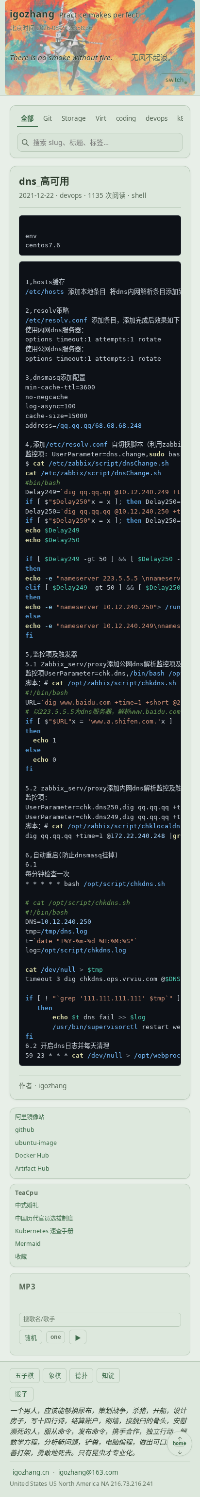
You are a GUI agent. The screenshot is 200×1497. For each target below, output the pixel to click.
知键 (108, 1375)
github (24, 1130)
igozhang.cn (31, 1472)
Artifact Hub (32, 1168)
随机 (30, 1337)
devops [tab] (156, 118)
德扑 (81, 1375)
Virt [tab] (101, 118)
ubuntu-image (36, 1143)
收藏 (21, 1257)
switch (174, 79)
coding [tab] (126, 118)
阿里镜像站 (29, 1117)
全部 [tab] (27, 118)
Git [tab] (47, 118)
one (55, 1337)
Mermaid (28, 1243)
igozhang (32, 14)
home (179, 1444)
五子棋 (24, 1375)
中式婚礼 (26, 1205)
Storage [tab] (74, 118)
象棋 (55, 1375)
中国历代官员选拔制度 (44, 1218)
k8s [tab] (182, 118)
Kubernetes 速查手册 (44, 1231)
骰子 (21, 1393)
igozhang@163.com (88, 1472)
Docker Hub (32, 1155)
